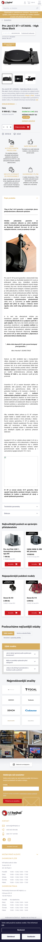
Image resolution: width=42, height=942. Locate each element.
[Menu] (39, 2)
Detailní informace (8, 104)
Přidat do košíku (20, 127)
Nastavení (21, 930)
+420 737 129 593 (12, 834)
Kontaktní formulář (12, 846)
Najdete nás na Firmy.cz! (28, 917)
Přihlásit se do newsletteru (12, 801)
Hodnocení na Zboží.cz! (12, 917)
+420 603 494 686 (12, 830)
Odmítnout (11, 937)
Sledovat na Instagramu (22, 764)
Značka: (7, 38)
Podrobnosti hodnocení (27, 33)
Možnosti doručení (28, 121)
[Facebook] (4, 839)
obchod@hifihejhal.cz (13, 826)
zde (3, 925)
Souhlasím (31, 937)
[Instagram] (9, 839)
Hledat (37, 8)
